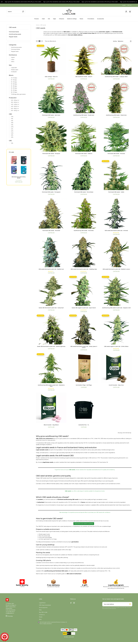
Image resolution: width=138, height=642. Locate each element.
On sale (11, 152)
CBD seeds (12, 27)
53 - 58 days (19, 84)
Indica (19, 59)
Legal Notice (42, 602)
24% (19, 133)
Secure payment (43, 607)
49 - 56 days (19, 77)
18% (19, 122)
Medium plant (19, 69)
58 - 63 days (19, 92)
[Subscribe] (130, 604)
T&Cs (40, 610)
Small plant (19, 71)
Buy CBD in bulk (43, 612)
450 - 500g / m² (19, 106)
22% (19, 131)
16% (19, 120)
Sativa (19, 61)
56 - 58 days (19, 88)
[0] (130, 11)
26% (19, 137)
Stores (40, 617)
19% (19, 124)
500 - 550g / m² (19, 108)
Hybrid (19, 57)
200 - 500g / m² (19, 100)
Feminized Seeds (14, 31)
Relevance (120, 41)
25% (19, 135)
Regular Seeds (13, 36)
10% (19, 116)
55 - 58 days (19, 86)
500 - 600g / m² (19, 110)
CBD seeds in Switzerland (74, 573)
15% (19, 118)
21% (19, 129)
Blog (40, 619)
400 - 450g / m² (19, 104)
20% (19, 126)
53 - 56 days (19, 82)
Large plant (19, 67)
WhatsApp (10, 616)
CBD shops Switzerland (45, 605)
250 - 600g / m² (19, 102)
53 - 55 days (19, 80)
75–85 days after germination (19, 94)
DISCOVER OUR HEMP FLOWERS (83, 523)
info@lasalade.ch (10, 613)
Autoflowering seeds (15, 34)
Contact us (41, 614)
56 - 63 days (19, 90)
